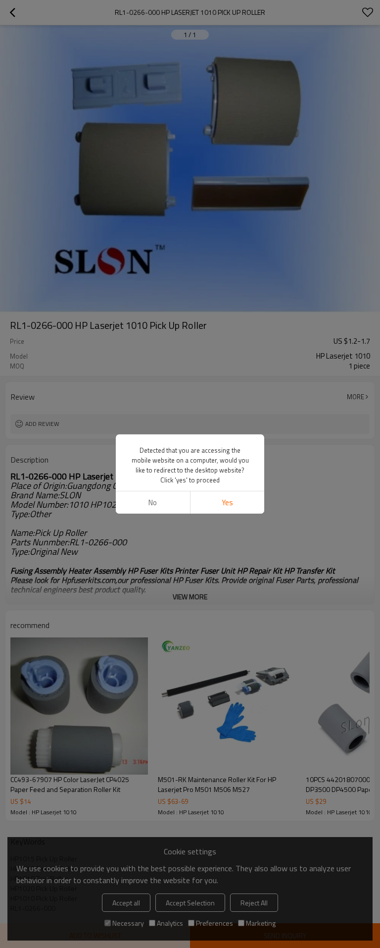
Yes (227, 502)
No (152, 502)
